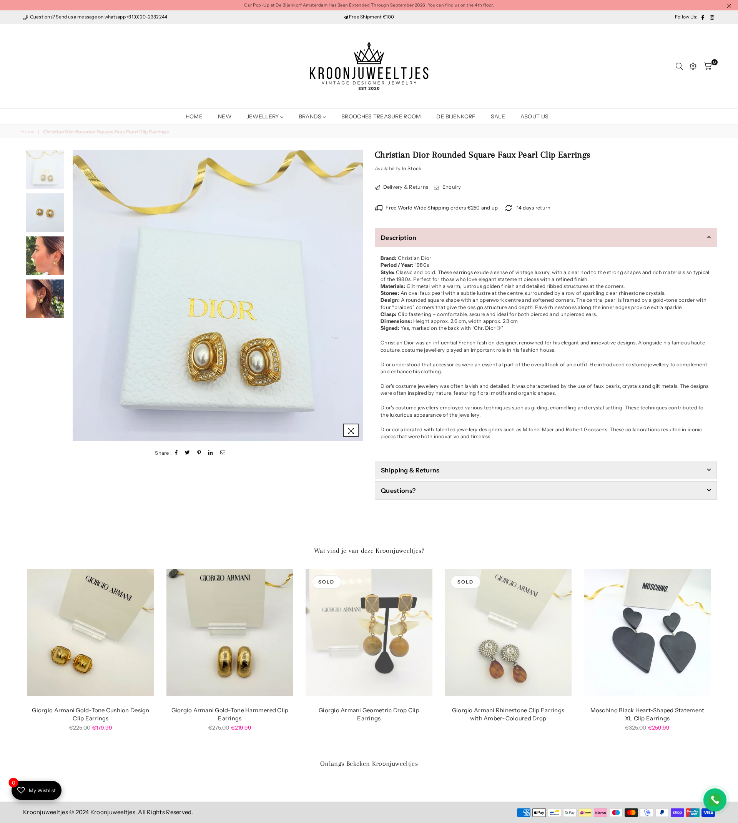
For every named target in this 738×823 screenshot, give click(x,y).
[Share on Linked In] (210, 453)
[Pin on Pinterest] (199, 453)
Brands (311, 116)
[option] (218, 295)
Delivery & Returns (405, 187)
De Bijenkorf (455, 116)
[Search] (679, 66)
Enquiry (451, 187)
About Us (534, 116)
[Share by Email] (223, 453)
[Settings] (693, 66)
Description (399, 237)
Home (194, 116)
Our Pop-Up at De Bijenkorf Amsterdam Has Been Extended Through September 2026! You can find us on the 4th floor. (369, 5)
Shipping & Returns (410, 470)
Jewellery (263, 116)
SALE (498, 116)
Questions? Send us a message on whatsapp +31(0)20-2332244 (98, 17)
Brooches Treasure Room (381, 116)
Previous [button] (79, 295)
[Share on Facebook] (176, 453)
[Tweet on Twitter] (187, 453)
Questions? (398, 490)
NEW (224, 116)
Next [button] (356, 295)
